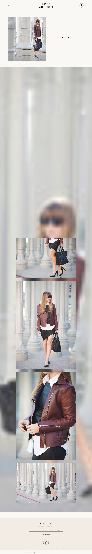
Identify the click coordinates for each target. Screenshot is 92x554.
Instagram (36, 548)
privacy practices (47, 534)
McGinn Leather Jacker (37, 507)
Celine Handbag (47, 508)
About (29, 548)
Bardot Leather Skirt (53, 507)
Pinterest (45, 548)
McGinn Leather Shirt (45, 507)
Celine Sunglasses (54, 508)
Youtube (62, 548)
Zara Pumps (42, 508)
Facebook (54, 548)
